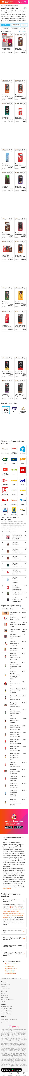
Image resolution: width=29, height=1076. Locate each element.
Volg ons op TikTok (6, 1013)
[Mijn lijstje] (22, 2)
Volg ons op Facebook (6, 1008)
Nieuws (3, 1001)
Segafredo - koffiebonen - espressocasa (13, 913)
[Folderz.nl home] (10, 2)
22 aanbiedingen (6, 31)
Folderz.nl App (4, 991)
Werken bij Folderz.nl (6, 997)
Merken (3, 990)
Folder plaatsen (5, 995)
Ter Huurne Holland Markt (17, 908)
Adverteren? (4, 986)
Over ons (3, 993)
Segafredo (11, 906)
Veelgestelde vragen (6, 984)
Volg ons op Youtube (6, 1012)
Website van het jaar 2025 (7, 999)
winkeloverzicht (7, 888)
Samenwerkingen (5, 1022)
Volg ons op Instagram (6, 1010)
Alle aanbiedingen (8, 5)
